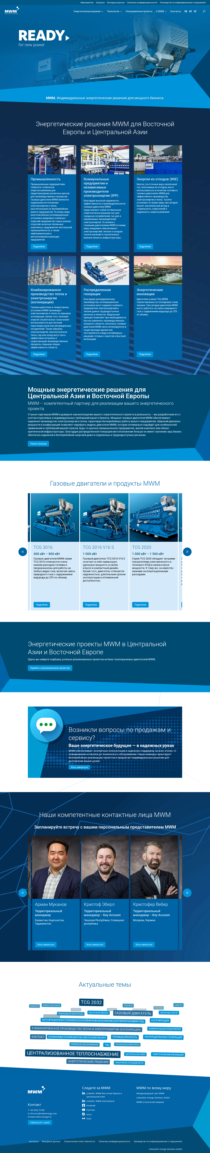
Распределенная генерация (153, 1037)
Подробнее (39, 246)
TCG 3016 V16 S (144, 1006)
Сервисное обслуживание (88, 1043)
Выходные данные (116, 3)
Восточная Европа (99, 1016)
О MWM (160, 11)
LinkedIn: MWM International (100, 1101)
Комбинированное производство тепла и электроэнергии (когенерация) (89, 1030)
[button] (187, 551)
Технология (113, 11)
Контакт (50, 1036)
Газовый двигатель (128, 1017)
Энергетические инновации (160, 1052)
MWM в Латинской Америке (150, 1102)
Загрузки (100, 3)
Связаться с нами (40, 1122)
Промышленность (121, 1037)
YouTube (90, 1110)
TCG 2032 (93, 1007)
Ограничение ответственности (79, 1141)
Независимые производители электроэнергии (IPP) (80, 1037)
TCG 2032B (112, 1008)
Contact (44, 1010)
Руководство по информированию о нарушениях (183, 3)
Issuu (89, 1114)
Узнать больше (38, 443)
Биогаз (166, 1010)
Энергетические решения (87, 11)
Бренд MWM (53, 1017)
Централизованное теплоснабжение (78, 1050)
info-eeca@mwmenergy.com (43, 1113)
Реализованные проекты (139, 11)
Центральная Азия (129, 1051)
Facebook (90, 1105)
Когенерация (153, 1022)
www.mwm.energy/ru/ (41, 1116)
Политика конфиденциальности (142, 3)
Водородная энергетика (77, 1018)
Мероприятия (87, 3)
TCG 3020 (154, 1010)
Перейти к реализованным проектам (50, 668)
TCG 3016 (124, 1010)
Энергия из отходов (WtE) (124, 1058)
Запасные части (158, 1017)
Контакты (175, 11)
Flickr (88, 1118)
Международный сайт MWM (150, 1093)
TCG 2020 (74, 1008)
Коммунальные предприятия (153, 1030)
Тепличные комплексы (123, 1043)
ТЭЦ (107, 1043)
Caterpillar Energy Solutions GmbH (153, 1097)
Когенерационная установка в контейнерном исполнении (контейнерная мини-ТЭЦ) (95, 1024)
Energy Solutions (60, 1010)
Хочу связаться (79, 767)
